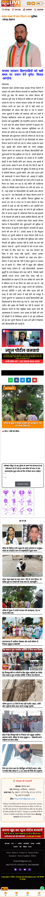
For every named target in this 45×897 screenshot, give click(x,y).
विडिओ (25, 847)
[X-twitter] (20, 869)
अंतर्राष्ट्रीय (26, 843)
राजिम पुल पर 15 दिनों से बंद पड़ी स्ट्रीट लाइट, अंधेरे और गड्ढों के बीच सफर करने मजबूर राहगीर (21, 705)
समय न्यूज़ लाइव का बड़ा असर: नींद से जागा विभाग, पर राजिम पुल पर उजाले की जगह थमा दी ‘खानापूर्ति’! (22, 580)
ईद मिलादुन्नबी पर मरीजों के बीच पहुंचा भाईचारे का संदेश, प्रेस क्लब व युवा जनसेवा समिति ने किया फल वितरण (22, 673)
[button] (10, 380)
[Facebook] (15, 869)
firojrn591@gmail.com (24, 798)
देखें (16, 895)
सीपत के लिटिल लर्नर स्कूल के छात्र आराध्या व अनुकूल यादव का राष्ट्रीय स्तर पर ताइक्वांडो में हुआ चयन (22, 549)
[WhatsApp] (29, 3)
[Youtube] (25, 869)
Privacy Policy (33, 853)
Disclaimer (12, 856)
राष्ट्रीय (20, 843)
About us (15, 853)
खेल (20, 847)
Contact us (23, 853)
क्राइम (32, 843)
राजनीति (38, 843)
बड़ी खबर (7, 843)
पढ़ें (5, 895)
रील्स (27, 895)
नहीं (5, 477)
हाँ (5, 473)
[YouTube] (33, 3)
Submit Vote (22, 484)
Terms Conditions (24, 856)
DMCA (33, 856)
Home (8, 853)
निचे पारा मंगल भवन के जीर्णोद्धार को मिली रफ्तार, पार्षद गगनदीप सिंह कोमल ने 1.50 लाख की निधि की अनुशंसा (22, 769)
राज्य (12, 843)
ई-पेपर (30, 847)
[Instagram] (29, 869)
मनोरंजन (15, 847)
